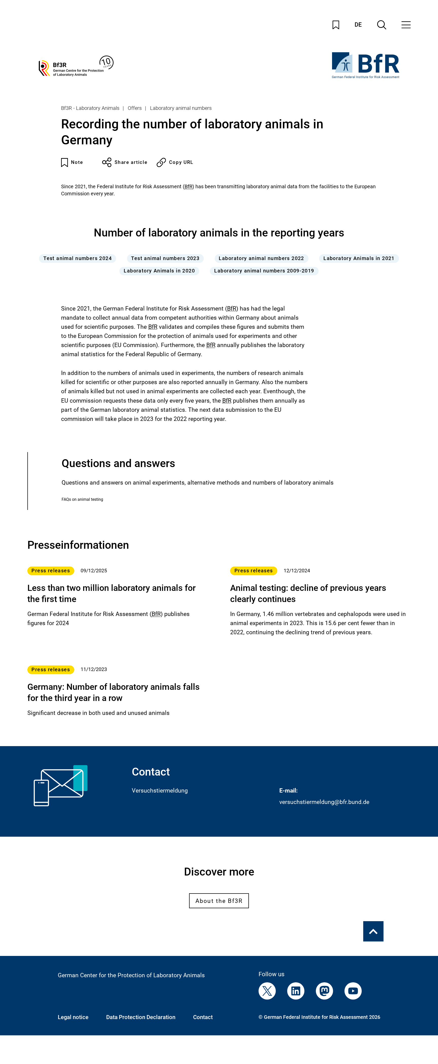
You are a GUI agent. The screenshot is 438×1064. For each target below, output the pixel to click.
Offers (135, 108)
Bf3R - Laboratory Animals (90, 108)
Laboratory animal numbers (181, 108)
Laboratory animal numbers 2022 (261, 258)
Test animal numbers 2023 (165, 258)
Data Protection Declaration (140, 1017)
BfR (188, 187)
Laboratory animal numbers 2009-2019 (264, 271)
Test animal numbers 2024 (77, 258)
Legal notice (73, 1017)
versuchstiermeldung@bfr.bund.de (324, 801)
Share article (131, 162)
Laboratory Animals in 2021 (359, 258)
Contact (203, 1017)
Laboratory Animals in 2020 (159, 271)
